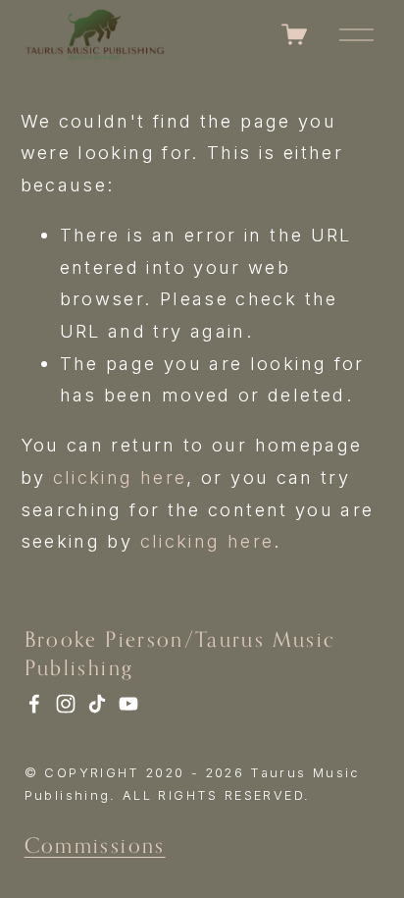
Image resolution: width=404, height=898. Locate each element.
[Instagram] (66, 703)
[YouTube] (128, 703)
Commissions (95, 845)
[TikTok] (97, 703)
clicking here (120, 477)
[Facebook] (34, 703)
